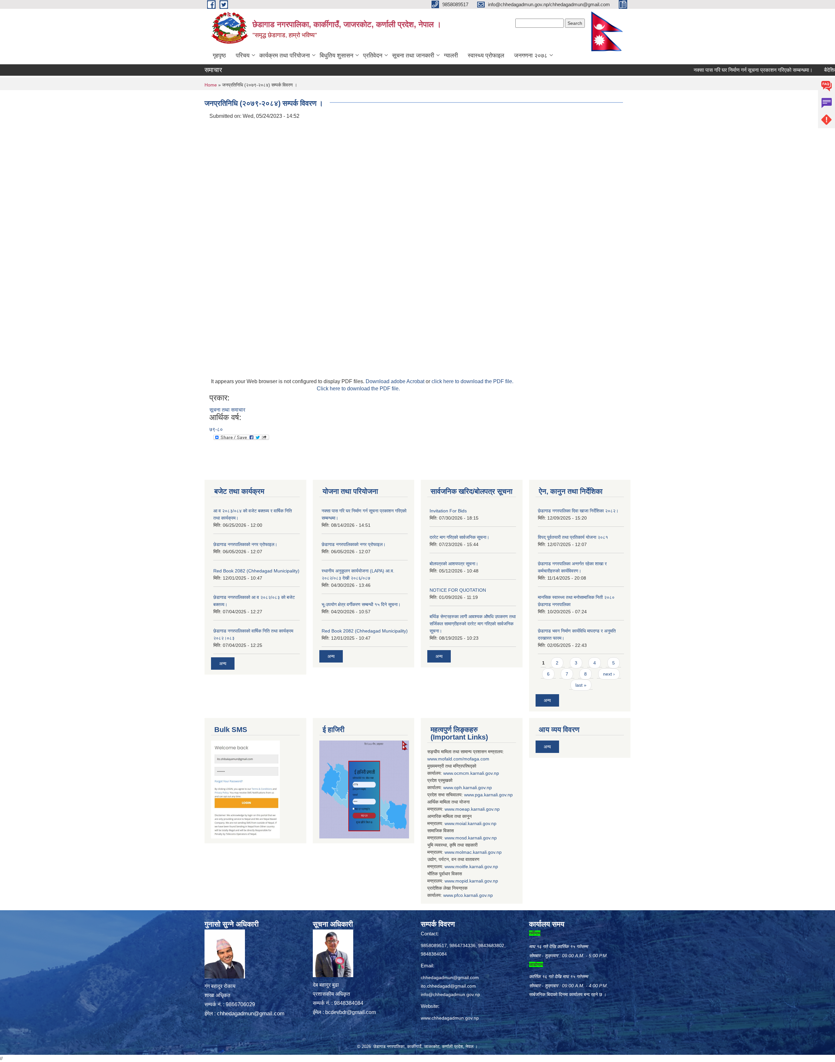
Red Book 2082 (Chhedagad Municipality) (256, 570)
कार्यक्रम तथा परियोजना (284, 55)
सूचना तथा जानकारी (413, 55)
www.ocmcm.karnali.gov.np (471, 773)
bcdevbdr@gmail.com (350, 1012)
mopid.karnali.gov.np (476, 880)
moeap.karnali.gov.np (477, 809)
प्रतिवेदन (372, 55)
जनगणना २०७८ (530, 55)
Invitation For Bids (448, 510)
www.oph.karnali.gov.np (467, 787)
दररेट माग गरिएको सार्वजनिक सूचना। (459, 537)
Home (211, 84)
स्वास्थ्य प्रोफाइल (486, 55)
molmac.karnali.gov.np (478, 852)
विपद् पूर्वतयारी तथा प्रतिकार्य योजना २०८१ (573, 537)
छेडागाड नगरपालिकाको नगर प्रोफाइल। (245, 544)
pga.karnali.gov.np (494, 794)
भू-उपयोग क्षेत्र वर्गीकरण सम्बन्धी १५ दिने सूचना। (361, 604)
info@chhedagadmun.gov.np (450, 994)
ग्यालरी (451, 55)
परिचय (243, 55)
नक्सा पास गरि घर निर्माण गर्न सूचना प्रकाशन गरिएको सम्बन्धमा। (726, 70)
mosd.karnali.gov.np (476, 837)
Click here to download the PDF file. (358, 388)
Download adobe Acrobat (396, 381)
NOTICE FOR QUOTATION (458, 590)
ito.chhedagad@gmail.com (448, 986)
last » (580, 685)
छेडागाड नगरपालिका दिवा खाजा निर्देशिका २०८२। (578, 510)
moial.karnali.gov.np (475, 823)
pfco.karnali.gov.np (473, 895)
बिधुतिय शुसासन (336, 55)
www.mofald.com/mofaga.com (458, 758)
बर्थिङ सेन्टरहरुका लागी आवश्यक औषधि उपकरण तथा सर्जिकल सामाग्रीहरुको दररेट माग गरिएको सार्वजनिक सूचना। (473, 623)
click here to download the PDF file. (472, 381)
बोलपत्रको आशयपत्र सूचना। (454, 563)
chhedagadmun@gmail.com (250, 1013)
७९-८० (216, 429)
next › (609, 674)
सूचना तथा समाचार (227, 410)
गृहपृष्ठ (219, 55)
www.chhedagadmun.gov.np (450, 1018)
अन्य (222, 663)
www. (469, 794)
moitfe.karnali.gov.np (476, 866)
